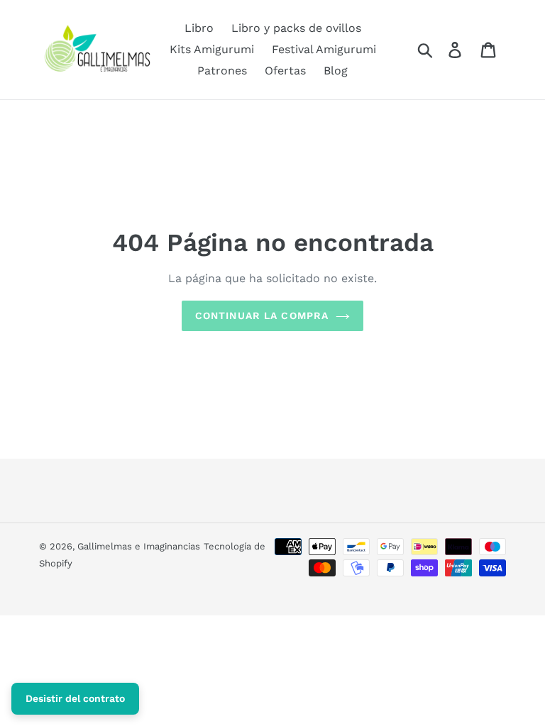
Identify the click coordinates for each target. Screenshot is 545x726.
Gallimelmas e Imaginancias (138, 546)
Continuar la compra (262, 315)
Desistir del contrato (75, 698)
